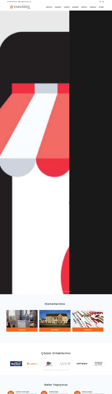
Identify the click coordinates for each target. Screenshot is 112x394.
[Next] (108, 153)
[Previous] (3, 153)
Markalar (93, 7)
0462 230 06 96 (12, 1)
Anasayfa (49, 7)
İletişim (101, 7)
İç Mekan (67, 7)
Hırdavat (84, 7)
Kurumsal (58, 7)
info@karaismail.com (25, 1)
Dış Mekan (75, 7)
